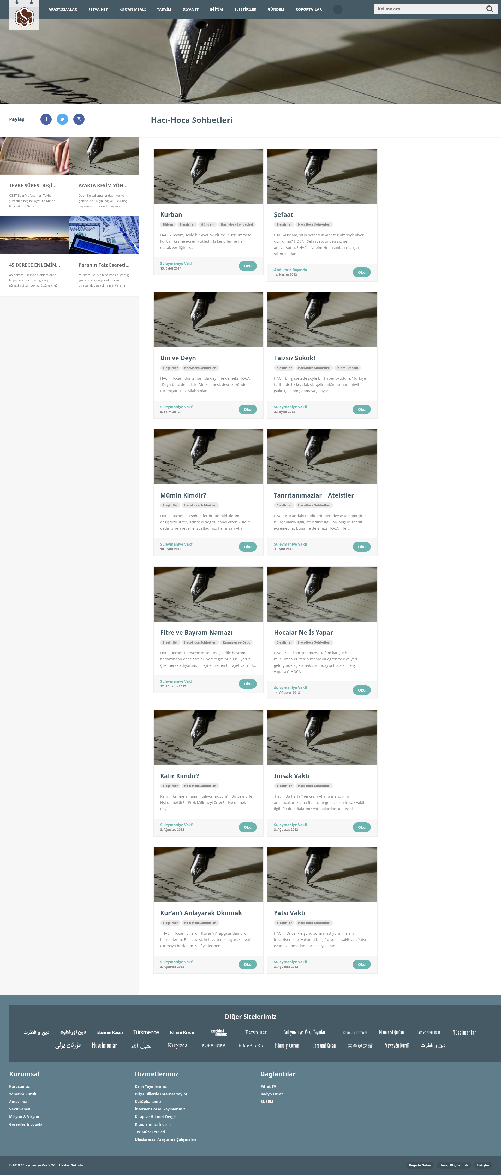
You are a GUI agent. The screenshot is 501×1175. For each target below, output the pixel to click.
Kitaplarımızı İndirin (153, 1124)
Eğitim (216, 9)
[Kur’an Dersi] (355, 1032)
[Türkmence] (146, 1032)
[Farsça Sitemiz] (36, 1032)
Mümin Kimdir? (183, 495)
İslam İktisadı (347, 368)
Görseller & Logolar (26, 1124)
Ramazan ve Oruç (236, 642)
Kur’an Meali (132, 9)
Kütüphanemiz (148, 1101)
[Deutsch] (324, 1045)
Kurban (171, 214)
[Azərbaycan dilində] (464, 1032)
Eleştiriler (245, 9)
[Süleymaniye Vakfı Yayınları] (305, 1032)
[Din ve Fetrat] (433, 1045)
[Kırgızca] (177, 1045)
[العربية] (141, 1045)
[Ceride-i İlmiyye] (219, 1032)
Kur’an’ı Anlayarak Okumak (201, 913)
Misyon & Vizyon (24, 1116)
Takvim (164, 9)
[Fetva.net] (256, 1032)
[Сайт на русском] (214, 1045)
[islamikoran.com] (183, 1032)
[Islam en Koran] (110, 1032)
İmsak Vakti (292, 775)
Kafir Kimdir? (179, 775)
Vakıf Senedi (20, 1109)
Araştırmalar (63, 9)
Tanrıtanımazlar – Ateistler (314, 495)
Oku (248, 266)
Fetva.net (98, 9)
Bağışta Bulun (420, 1165)
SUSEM (267, 1101)
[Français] (428, 1032)
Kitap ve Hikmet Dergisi (156, 1116)
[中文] (360, 1045)
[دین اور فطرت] (73, 1032)
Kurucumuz (19, 1086)
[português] (250, 1045)
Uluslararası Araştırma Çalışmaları (165, 1139)
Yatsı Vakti (290, 913)
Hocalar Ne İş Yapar (303, 632)
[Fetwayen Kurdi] (397, 1045)
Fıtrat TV (268, 1086)
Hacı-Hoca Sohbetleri (237, 224)
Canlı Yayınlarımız (151, 1086)
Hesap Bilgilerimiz (454, 1165)
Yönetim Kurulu (23, 1093)
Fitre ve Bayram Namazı (196, 632)
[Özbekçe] (104, 1045)
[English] (391, 1032)
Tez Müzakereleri (150, 1131)
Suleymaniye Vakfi (176, 263)
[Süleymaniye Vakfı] (24, 14)
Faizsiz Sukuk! (294, 358)
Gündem (276, 9)
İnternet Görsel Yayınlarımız (160, 1109)
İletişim (483, 1165)
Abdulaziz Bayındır (290, 269)
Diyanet (191, 9)
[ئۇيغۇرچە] (68, 1045)
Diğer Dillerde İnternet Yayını (161, 1093)
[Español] (287, 1045)
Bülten (168, 224)
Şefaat (283, 214)
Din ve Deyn (178, 358)
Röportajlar (309, 9)
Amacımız (18, 1101)
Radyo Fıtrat (272, 1093)
